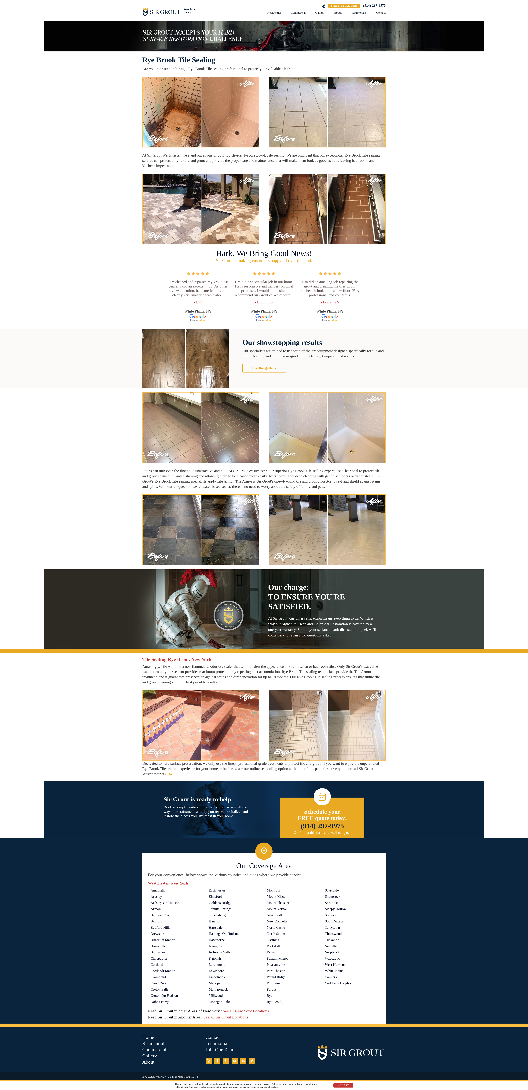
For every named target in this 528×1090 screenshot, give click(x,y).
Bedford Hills (160, 927)
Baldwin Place (161, 915)
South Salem (334, 921)
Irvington (215, 946)
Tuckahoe (332, 940)
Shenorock (332, 897)
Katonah (215, 958)
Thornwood (333, 934)
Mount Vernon (277, 909)
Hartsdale (216, 927)
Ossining (273, 940)
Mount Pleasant (278, 903)
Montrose (273, 890)
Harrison (215, 921)
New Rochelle (277, 921)
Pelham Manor (277, 958)
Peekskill (273, 946)
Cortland (157, 965)
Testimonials (359, 12)
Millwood (216, 996)
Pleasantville (276, 965)
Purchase (273, 983)
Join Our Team (220, 1049)
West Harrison (335, 965)
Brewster (157, 934)
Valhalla (331, 946)
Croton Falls (159, 989)
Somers (330, 915)
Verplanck (332, 952)
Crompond (158, 977)
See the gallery (264, 368)
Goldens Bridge (220, 903)
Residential (274, 12)
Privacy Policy (270, 1084)
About (338, 12)
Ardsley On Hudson (165, 903)
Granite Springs (220, 909)
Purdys (272, 989)
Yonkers (331, 977)
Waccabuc (332, 958)
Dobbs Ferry (160, 1002)
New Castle (275, 915)
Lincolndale (217, 977)
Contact (381, 12)
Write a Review (323, 6)
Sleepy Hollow (335, 909)
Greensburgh (218, 915)
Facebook (217, 1061)
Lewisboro (216, 971)
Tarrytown (332, 927)
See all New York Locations (246, 1011)
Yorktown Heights (338, 983)
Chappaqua (159, 958)
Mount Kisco (276, 897)
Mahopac (215, 983)
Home (148, 1037)
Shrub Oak (332, 903)
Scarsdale (332, 890)
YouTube (235, 1061)
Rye (269, 996)
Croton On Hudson (164, 996)
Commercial (298, 12)
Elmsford (215, 897)
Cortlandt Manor (163, 971)
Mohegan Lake (220, 1002)
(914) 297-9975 (374, 5)
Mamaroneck (218, 989)
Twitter (226, 1061)
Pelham (272, 952)
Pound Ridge (276, 977)
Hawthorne (217, 940)
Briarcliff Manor (163, 940)
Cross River (159, 983)
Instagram (209, 1061)
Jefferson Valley (220, 952)
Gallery (319, 12)
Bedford (156, 921)
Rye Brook (274, 1002)
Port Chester (276, 971)
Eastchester (217, 890)
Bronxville (158, 946)
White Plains (334, 971)
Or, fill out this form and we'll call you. (322, 833)
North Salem (276, 934)
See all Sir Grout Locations (225, 1017)
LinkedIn (243, 1061)
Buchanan (158, 952)
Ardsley (156, 897)
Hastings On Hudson (224, 934)
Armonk (157, 909)
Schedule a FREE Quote (344, 5)
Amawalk (158, 890)
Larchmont (217, 965)
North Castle (276, 927)
